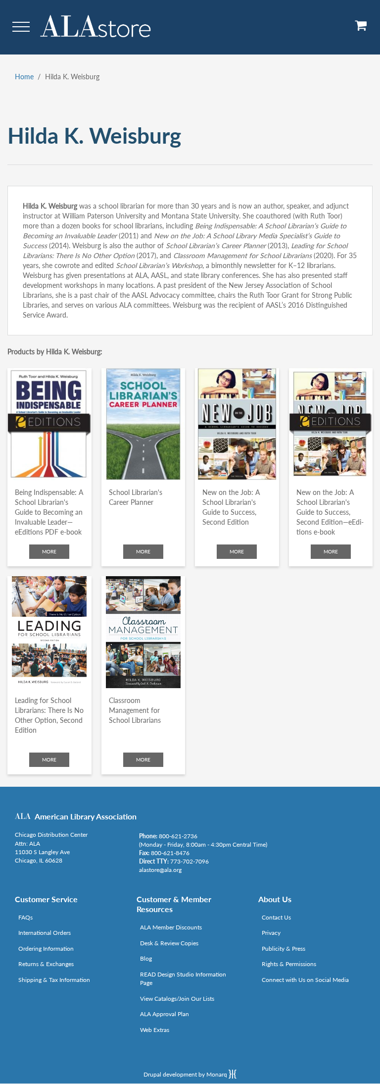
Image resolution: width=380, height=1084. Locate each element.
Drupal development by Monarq (186, 1074)
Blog (146, 958)
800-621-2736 (178, 836)
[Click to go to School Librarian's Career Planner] (143, 424)
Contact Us (276, 917)
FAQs (25, 917)
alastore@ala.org (160, 869)
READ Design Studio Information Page (183, 978)
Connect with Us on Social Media (305, 979)
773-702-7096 (189, 861)
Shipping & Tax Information (54, 979)
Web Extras (154, 1029)
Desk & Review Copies (169, 943)
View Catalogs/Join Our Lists (177, 998)
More (49, 551)
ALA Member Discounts (171, 927)
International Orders (44, 932)
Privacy (271, 932)
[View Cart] (361, 29)
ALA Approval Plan (164, 1014)
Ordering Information (46, 948)
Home (24, 76)
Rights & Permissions (289, 964)
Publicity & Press (283, 948)
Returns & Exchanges (46, 964)
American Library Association (86, 816)
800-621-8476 (170, 853)
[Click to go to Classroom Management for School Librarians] (143, 632)
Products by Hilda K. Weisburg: (54, 351)
